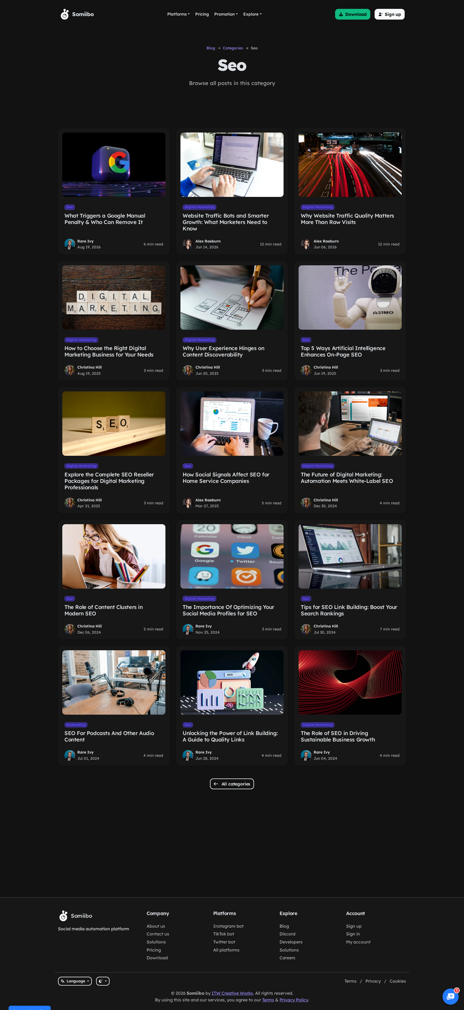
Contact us (158, 933)
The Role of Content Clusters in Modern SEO (103, 610)
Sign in (353, 933)
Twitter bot (224, 942)
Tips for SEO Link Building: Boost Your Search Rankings (349, 610)
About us (156, 926)
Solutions (156, 942)
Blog (210, 48)
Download (157, 957)
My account (358, 942)
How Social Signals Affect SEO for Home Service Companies (226, 477)
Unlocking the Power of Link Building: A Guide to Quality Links (230, 736)
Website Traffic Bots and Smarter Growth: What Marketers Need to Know (226, 222)
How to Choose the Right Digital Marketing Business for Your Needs (109, 351)
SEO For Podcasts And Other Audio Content (109, 736)
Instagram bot (228, 926)
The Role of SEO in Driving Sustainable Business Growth (338, 736)
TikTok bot (223, 933)
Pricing (154, 950)
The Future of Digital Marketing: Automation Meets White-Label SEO (347, 477)
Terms (351, 981)
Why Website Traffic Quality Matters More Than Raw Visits (347, 218)
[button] (352, 14)
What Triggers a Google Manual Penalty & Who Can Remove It (104, 218)
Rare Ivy (85, 241)
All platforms (226, 950)
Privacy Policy (294, 999)
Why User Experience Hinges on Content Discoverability (223, 351)
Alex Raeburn (208, 241)
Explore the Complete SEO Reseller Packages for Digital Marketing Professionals (109, 481)
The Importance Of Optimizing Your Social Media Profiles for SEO (228, 610)
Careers (287, 957)
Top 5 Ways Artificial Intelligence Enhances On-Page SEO (343, 351)
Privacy (373, 981)
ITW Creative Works (232, 993)
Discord (287, 933)
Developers (291, 942)
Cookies (398, 981)
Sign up (354, 926)
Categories (233, 48)
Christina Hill (89, 367)
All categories (235, 784)
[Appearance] (102, 981)
